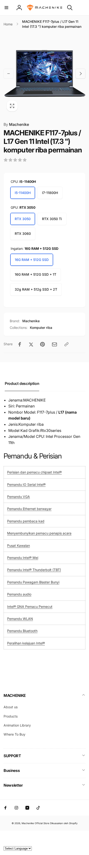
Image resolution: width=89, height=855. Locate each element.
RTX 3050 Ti (52, 219)
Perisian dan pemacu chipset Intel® (34, 472)
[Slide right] (80, 74)
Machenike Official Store (35, 823)
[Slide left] (9, 74)
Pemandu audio (19, 594)
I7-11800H (50, 193)
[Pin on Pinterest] (42, 344)
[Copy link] (66, 344)
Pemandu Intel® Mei (22, 558)
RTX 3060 (23, 233)
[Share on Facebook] (19, 344)
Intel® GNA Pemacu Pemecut (29, 607)
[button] (6, 7)
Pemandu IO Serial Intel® (26, 484)
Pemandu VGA (18, 497)
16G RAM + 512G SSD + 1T (35, 274)
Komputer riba (41, 328)
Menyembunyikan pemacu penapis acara (39, 533)
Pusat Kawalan (18, 545)
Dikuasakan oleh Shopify (64, 823)
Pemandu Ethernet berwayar (29, 509)
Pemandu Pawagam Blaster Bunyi (33, 582)
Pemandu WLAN (20, 619)
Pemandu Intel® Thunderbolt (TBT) (34, 570)
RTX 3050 (23, 219)
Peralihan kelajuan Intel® (26, 643)
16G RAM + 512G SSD (32, 260)
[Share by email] (54, 344)
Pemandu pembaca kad (25, 521)
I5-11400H (23, 193)
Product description (22, 383)
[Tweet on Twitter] (31, 344)
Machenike (16, 124)
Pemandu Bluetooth (22, 631)
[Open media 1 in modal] (44, 73)
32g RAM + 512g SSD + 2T (36, 289)
